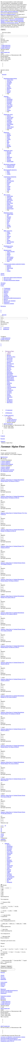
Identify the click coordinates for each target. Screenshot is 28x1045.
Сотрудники (7, 289)
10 (5, 825)
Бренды (6, 299)
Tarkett (8, 862)
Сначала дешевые (5, 467)
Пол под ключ (7, 279)
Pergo (8, 864)
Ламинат (7, 843)
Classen (9, 857)
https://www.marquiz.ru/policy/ (8, 14)
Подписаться (4, 457)
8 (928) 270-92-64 (5, 48)
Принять (3, 29)
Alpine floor (10, 865)
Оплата (3, 997)
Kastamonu (9, 846)
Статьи (5, 293)
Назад (9, 352)
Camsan (9, 871)
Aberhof (9, 854)
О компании (7, 288)
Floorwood (9, 853)
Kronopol (9, 860)
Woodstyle (9, 882)
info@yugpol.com (5, 52)
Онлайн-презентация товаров (11, 280)
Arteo (8, 868)
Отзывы (6, 295)
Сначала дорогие (5, 468)
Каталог (3, 972)
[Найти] (2, 44)
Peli (8, 880)
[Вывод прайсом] (3, 472)
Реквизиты (6, 302)
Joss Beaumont (10, 876)
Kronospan (9, 847)
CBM (8, 872)
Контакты (3, 998)
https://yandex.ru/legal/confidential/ (9, 11)
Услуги (2, 976)
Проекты (6, 291)
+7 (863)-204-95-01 (5, 45)
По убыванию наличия (7, 471)
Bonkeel (9, 869)
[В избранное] (2, 487)
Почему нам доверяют (10, 300)
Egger (8, 858)
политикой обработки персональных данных (12, 22)
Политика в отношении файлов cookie (11, 1039)
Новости (6, 292)
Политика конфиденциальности (12, 298)
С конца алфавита (5, 462)
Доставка (3, 978)
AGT (8, 856)
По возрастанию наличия (7, 469)
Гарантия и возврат (9, 303)
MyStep (9, 879)
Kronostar (9, 849)
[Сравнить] (2, 489)
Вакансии (6, 296)
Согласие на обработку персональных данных (13, 1037)
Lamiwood (9, 878)
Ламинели (9, 861)
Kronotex (9, 850)
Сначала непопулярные (7, 464)
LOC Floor (9, 851)
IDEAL (9, 844)
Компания (3, 979)
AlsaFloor (9, 867)
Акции (2, 975)
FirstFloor (9, 874)
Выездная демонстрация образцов (13, 277)
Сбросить (9, 966)
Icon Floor (9, 875)
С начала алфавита (5, 461)
